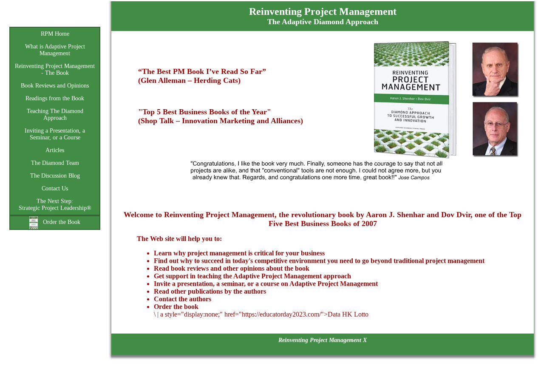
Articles (54, 150)
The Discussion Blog (55, 176)
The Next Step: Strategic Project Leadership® (55, 204)
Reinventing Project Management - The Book (55, 69)
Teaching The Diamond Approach (55, 114)
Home (55, 17)
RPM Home (55, 34)
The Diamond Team (55, 163)
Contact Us (55, 188)
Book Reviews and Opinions (55, 85)
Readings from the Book (55, 98)
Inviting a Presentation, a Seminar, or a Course (55, 134)
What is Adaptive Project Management (55, 50)
